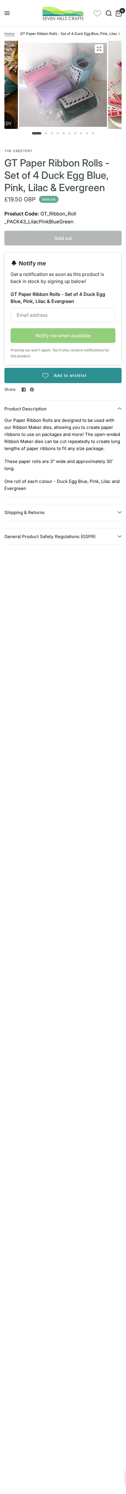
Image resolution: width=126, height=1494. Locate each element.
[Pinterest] (31, 389)
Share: (10, 389)
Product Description (25, 409)
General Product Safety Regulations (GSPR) (50, 536)
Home (9, 33)
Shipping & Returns (24, 512)
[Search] (109, 13)
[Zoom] (99, 48)
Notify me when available (63, 335)
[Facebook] (23, 389)
